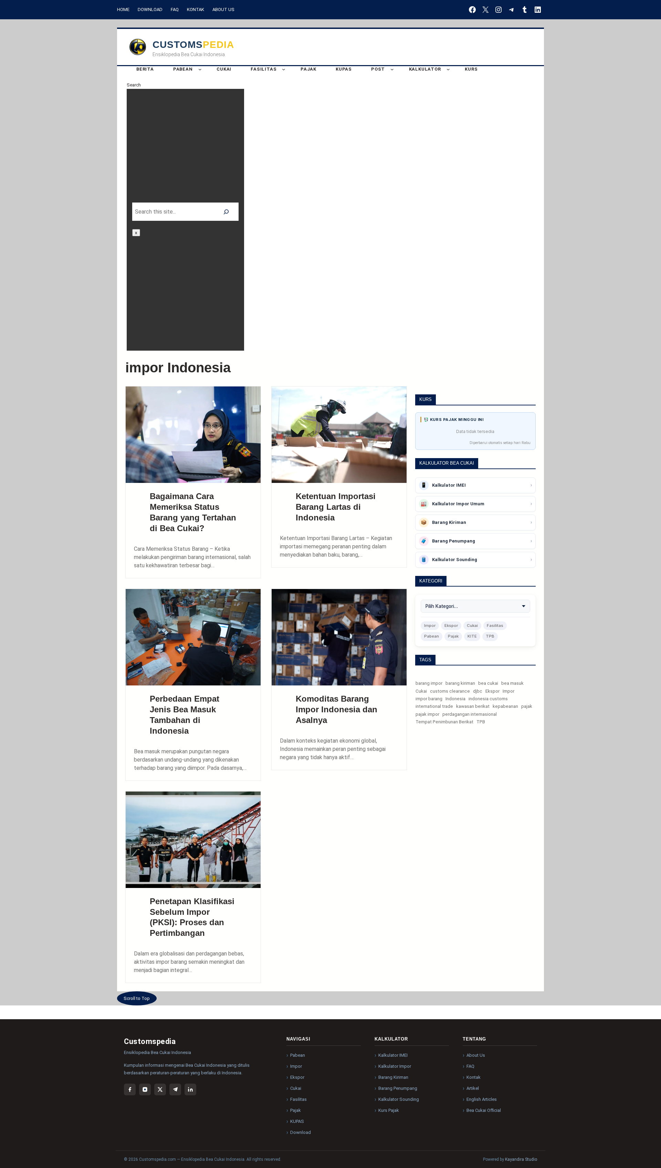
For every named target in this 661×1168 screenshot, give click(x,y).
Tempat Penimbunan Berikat (444, 721)
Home (123, 9)
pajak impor (427, 714)
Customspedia (193, 44)
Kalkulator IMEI (393, 1055)
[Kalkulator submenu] (448, 69)
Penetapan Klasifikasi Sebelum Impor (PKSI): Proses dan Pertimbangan (192, 917)
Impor (430, 625)
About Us (223, 9)
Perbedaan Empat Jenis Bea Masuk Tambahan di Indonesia (184, 714)
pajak (526, 706)
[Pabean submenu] (200, 69)
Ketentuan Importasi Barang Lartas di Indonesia (336, 507)
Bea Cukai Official (483, 1110)
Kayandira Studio (521, 1159)
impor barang (429, 698)
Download (150, 9)
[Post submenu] (392, 69)
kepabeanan (505, 706)
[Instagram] (145, 1089)
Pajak (453, 636)
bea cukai (488, 683)
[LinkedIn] (190, 1089)
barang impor (429, 683)
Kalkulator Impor (394, 1066)
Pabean (431, 636)
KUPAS (297, 1121)
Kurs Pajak (388, 1110)
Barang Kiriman (393, 1077)
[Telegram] (175, 1089)
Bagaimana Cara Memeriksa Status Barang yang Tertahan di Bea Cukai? (193, 512)
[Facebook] (130, 1089)
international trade (434, 706)
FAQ (175, 9)
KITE (472, 636)
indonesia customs (488, 698)
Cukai (472, 625)
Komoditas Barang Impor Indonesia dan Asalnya (336, 709)
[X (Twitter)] (160, 1089)
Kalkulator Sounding (398, 1099)
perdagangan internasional (469, 714)
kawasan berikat (473, 706)
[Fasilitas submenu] (283, 69)
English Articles (481, 1099)
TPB (490, 636)
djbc (477, 691)
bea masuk (512, 683)
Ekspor (451, 625)
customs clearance (450, 691)
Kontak (195, 9)
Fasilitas (495, 625)
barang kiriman (460, 683)
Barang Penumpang (397, 1088)
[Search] (226, 211)
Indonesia (455, 698)
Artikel (472, 1088)
